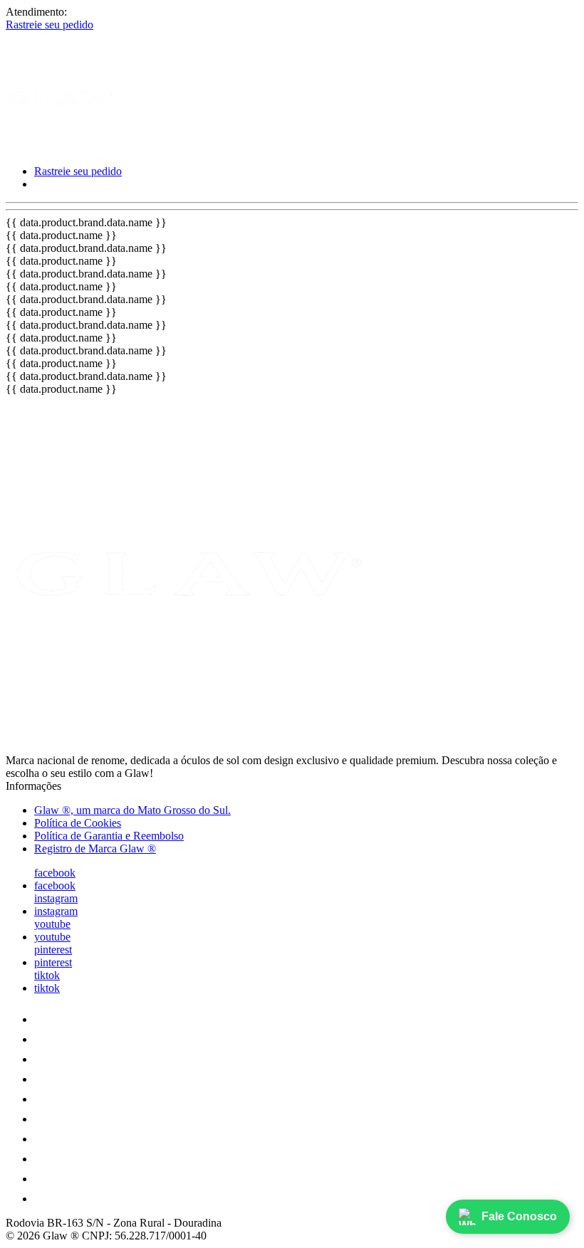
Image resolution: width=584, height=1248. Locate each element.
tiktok (47, 975)
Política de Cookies (77, 823)
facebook (54, 873)
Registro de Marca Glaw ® (95, 848)
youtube (52, 924)
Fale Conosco (519, 1216)
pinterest (53, 949)
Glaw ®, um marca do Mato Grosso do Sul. (132, 810)
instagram (56, 898)
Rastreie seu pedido (49, 24)
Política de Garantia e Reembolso (109, 836)
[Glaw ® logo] (59, 147)
